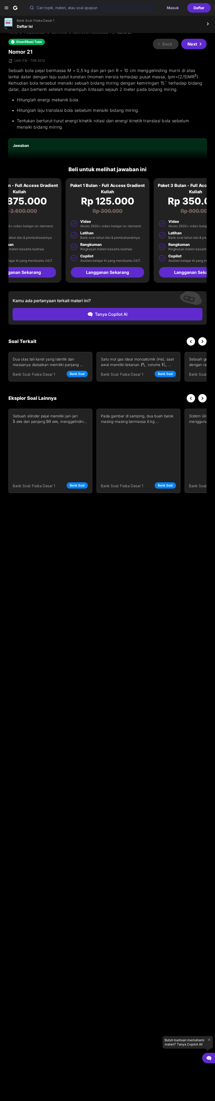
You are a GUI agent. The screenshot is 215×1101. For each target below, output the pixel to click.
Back (167, 44)
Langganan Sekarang (107, 272)
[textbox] (107, 98)
